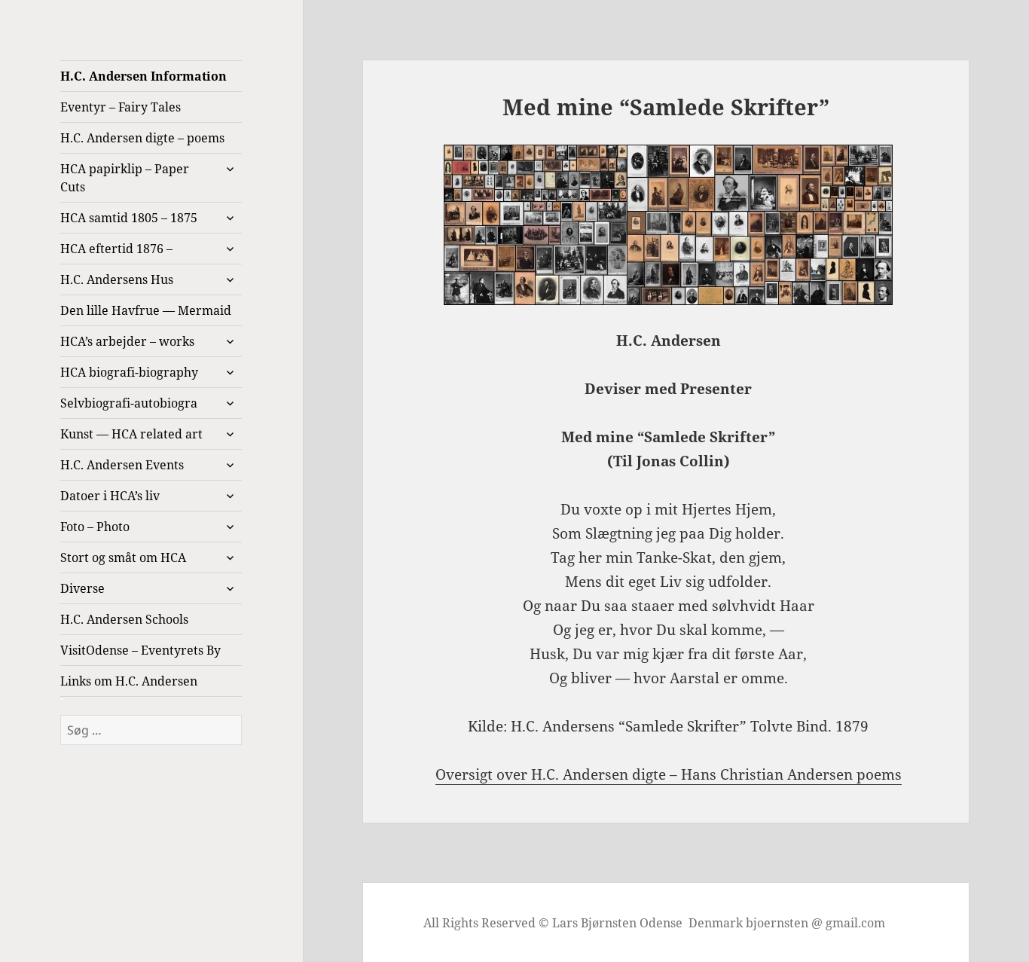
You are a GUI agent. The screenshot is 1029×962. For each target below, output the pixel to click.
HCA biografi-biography (129, 372)
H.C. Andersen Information (143, 76)
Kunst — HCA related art (131, 434)
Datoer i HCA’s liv (110, 495)
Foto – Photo (95, 526)
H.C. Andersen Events (122, 465)
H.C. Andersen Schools (124, 619)
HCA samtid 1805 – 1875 (128, 217)
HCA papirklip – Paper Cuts (124, 177)
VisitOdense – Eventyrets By (140, 650)
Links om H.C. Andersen (128, 681)
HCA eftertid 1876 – (116, 248)
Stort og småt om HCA (123, 557)
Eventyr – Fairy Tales (120, 107)
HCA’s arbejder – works (127, 341)
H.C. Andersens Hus (116, 279)
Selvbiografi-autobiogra (128, 403)
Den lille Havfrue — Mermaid (145, 310)
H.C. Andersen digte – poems (142, 138)
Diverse (82, 588)
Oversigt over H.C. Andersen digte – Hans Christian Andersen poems (668, 774)
